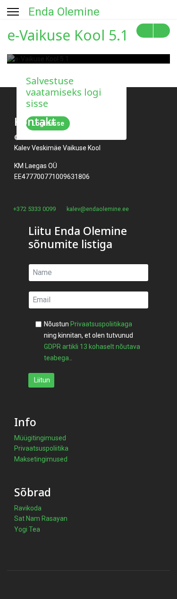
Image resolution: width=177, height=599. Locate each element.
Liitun (41, 380)
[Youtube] (24, 219)
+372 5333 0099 (34, 208)
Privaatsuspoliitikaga (101, 324)
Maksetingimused (40, 459)
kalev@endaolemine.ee (98, 208)
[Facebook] (9, 219)
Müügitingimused (40, 438)
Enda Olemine (64, 11)
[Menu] (13, 12)
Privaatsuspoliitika (41, 448)
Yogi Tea (27, 529)
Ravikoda (28, 508)
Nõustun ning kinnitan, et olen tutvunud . (92, 341)
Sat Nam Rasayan (40, 518)
